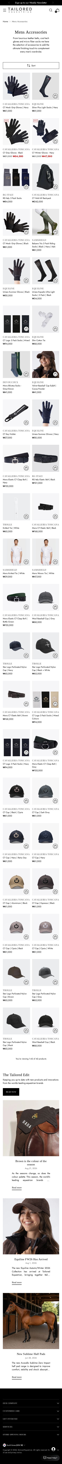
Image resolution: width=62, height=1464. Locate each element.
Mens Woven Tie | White (43, 573)
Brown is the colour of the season (31, 1163)
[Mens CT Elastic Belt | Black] (45, 506)
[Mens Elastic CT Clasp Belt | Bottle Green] (16, 597)
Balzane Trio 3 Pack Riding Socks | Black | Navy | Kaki (43, 245)
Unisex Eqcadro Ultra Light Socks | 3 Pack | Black (43, 293)
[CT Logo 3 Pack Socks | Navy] (16, 742)
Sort (33, 65)
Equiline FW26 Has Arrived (31, 1259)
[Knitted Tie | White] (16, 506)
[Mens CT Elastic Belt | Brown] (16, 694)
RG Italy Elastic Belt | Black (43, 479)
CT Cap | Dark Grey (41, 812)
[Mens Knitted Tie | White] (16, 552)
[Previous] (9, 2)
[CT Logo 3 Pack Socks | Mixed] (16, 319)
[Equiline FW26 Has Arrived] (31, 1226)
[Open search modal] (50, 10)
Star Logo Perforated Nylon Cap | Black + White (44, 668)
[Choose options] (26, 96)
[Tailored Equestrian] (20, 10)
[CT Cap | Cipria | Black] (16, 927)
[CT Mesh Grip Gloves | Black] (16, 222)
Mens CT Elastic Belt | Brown (15, 715)
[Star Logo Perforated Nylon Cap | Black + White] (45, 645)
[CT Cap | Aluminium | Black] (16, 881)
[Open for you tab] (53, 1449)
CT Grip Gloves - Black (13, 152)
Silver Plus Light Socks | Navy (45, 107)
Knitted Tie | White (11, 527)
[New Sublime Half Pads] (31, 1321)
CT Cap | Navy (38, 857)
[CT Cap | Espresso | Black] (45, 881)
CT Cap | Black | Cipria (13, 812)
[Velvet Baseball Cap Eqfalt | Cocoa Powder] (45, 364)
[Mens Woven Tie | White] (45, 552)
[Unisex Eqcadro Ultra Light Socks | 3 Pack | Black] (45, 270)
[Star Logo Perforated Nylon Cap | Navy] (16, 645)
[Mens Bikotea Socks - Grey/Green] (16, 364)
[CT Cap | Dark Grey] (45, 791)
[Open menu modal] (4, 10)
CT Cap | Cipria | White (42, 948)
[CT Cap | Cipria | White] (45, 927)
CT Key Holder (9, 434)
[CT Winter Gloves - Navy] (45, 131)
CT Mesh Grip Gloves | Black (15, 243)
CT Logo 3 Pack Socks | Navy (16, 763)
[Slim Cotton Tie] (45, 319)
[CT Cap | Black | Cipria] (16, 791)
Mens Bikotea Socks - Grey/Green (12, 387)
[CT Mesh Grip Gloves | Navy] (16, 86)
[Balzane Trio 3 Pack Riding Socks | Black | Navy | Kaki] (45, 222)
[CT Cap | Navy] (45, 836)
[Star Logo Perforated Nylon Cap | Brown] (16, 972)
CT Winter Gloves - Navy (43, 152)
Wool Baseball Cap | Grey (43, 618)
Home (5, 21)
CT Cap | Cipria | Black (13, 948)
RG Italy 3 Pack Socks (12, 198)
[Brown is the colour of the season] (31, 1128)
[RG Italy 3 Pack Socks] (16, 176)
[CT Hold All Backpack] (45, 176)
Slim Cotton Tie (38, 340)
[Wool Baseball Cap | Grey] (45, 597)
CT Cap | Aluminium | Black (15, 903)
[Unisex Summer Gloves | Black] (16, 270)
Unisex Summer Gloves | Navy (45, 434)
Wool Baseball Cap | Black (43, 1042)
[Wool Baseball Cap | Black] (45, 1021)
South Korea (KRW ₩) (15, 1445)
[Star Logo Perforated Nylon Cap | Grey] (45, 972)
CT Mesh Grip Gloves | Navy (15, 107)
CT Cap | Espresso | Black (43, 903)
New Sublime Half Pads (31, 1354)
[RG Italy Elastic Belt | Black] (45, 458)
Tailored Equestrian (25, 1450)
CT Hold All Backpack (41, 198)
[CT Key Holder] (16, 413)
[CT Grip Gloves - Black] (16, 131)
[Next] (52, 2)
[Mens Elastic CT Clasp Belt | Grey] (45, 742)
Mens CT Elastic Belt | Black (44, 527)
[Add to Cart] (55, 186)
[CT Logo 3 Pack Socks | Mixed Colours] (45, 694)
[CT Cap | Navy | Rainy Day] (16, 836)
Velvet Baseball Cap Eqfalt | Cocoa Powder (44, 387)
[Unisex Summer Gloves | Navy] (45, 413)
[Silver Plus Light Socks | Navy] (45, 86)
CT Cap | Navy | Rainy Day (15, 857)
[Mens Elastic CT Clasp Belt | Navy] (16, 458)
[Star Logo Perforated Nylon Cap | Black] (16, 1021)
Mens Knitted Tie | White (14, 573)
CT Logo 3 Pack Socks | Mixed (16, 340)
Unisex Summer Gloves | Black (16, 291)
